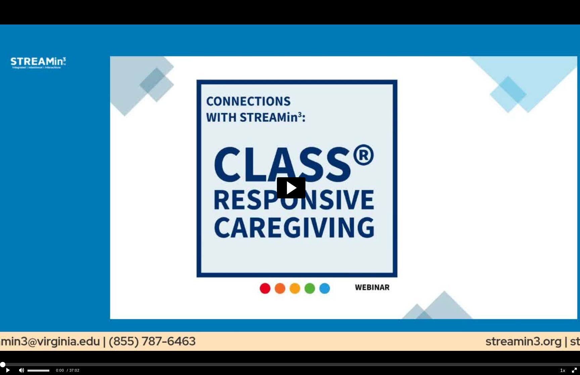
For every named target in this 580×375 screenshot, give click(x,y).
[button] (291, 187)
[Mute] (21, 370)
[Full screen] (574, 370)
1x (562, 370)
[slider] (290, 364)
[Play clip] (8, 370)
